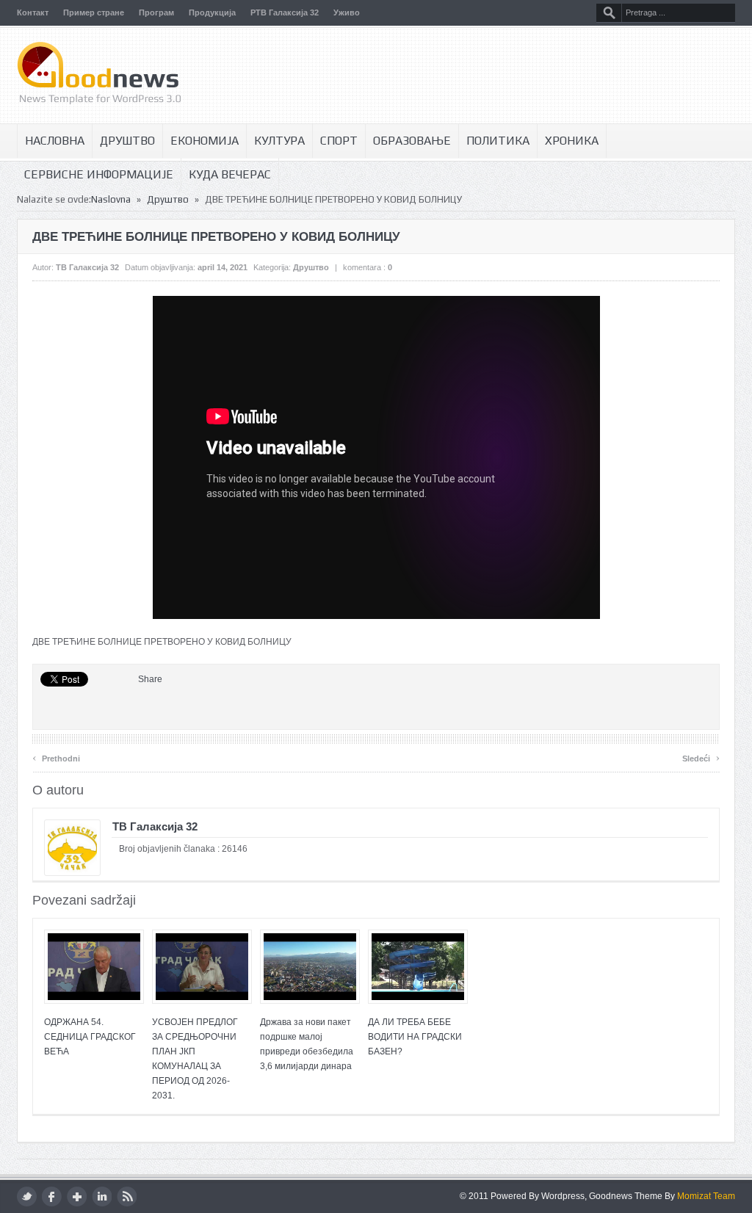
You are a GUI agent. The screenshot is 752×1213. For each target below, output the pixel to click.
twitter (27, 1196)
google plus (77, 1196)
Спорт (339, 141)
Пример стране (93, 12)
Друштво (127, 141)
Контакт (32, 12)
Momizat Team (706, 1196)
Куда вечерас (230, 174)
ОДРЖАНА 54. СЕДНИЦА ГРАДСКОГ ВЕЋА (90, 1037)
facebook (52, 1196)
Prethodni (56, 756)
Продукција (212, 12)
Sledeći (701, 756)
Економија (204, 141)
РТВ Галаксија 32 (284, 12)
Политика (497, 141)
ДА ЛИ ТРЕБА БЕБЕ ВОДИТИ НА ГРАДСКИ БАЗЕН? (415, 1037)
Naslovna (111, 199)
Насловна (54, 141)
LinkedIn (102, 1196)
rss (127, 1196)
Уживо (346, 12)
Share (150, 679)
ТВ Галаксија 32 (87, 267)
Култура (279, 141)
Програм (156, 12)
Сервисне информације (98, 174)
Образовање (412, 141)
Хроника (572, 141)
